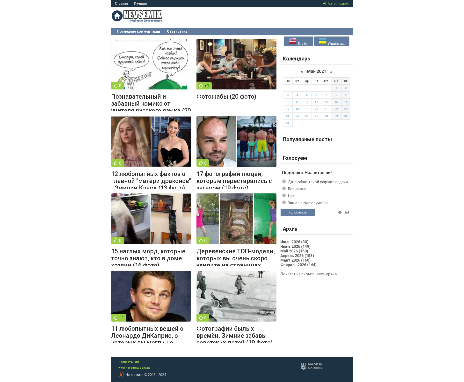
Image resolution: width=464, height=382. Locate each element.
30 (346, 116)
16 (346, 102)
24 (287, 116)
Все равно (297, 189)
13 (316, 102)
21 (326, 109)
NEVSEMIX (147, 20)
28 (326, 116)
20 (316, 109)
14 (326, 102)
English (303, 43)
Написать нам (128, 362)
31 (287, 123)
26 (306, 116)
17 (287, 109)
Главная (121, 4)
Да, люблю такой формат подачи (318, 182)
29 (336, 116)
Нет (291, 196)
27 (316, 116)
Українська (336, 43)
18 (297, 109)
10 (287, 102)
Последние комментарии (138, 31)
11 (297, 102)
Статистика (177, 31)
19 (306, 109)
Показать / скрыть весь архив (308, 274)
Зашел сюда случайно (308, 203)
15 (336, 102)
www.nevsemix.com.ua (134, 367)
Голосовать (298, 212)
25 (297, 116)
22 (336, 109)
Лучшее (140, 4)
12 (306, 102)
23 (346, 109)
